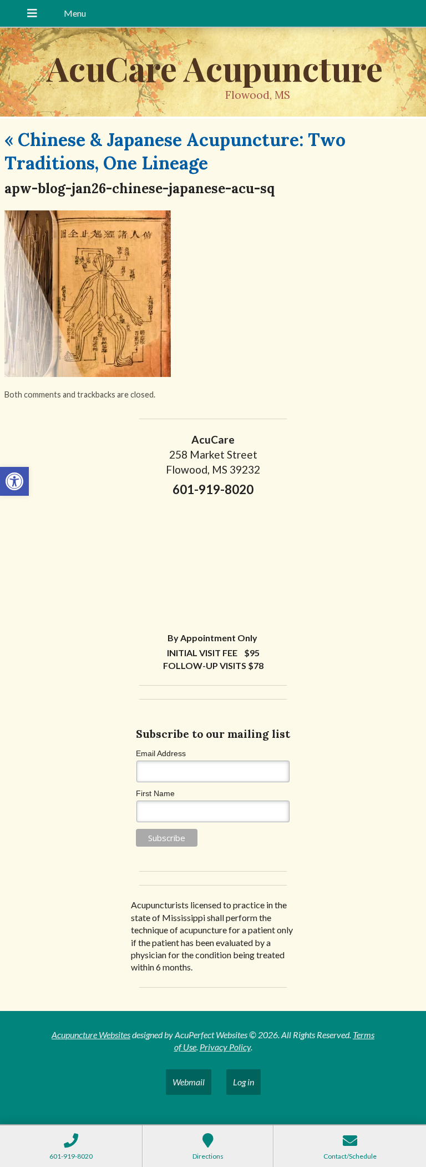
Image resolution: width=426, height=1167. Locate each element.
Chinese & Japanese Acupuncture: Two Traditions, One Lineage (175, 151)
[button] (14, 481)
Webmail (189, 1082)
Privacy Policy (225, 1047)
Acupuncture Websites (91, 1034)
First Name (155, 793)
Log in (243, 1082)
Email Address (161, 753)
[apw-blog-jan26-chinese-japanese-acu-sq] (87, 373)
